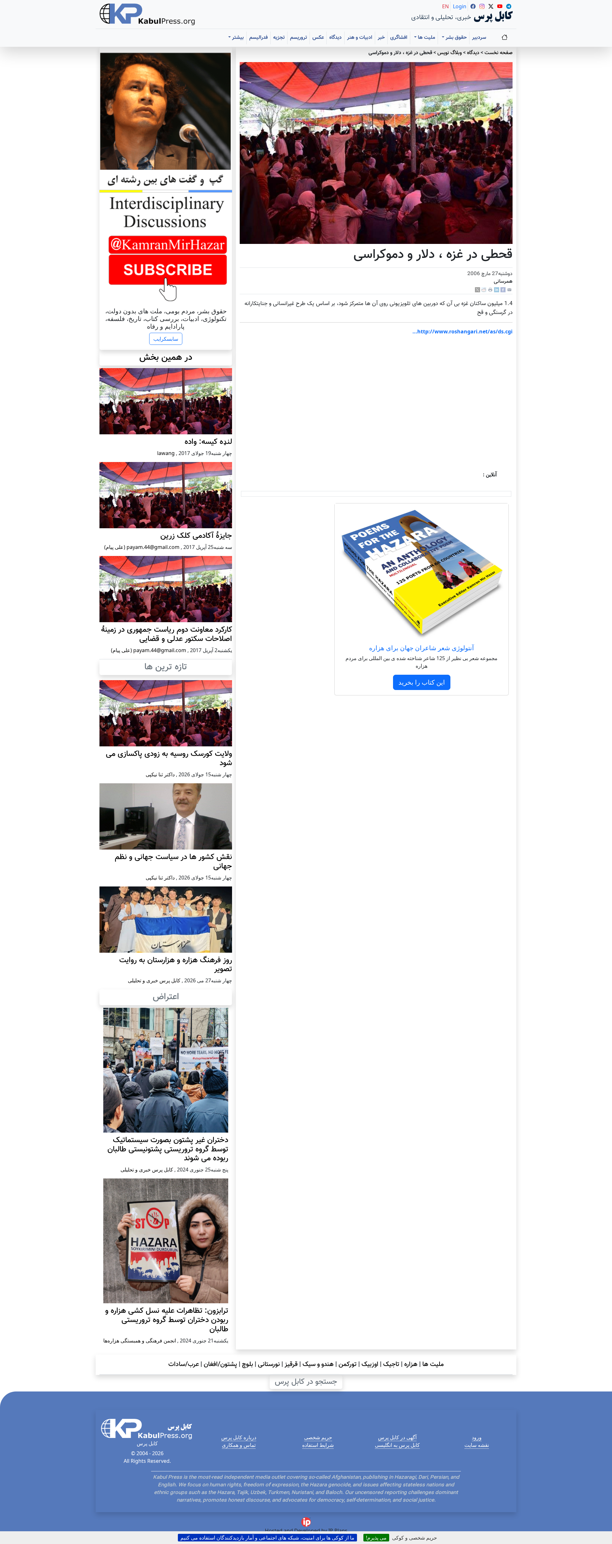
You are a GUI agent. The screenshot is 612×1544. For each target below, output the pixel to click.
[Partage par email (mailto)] (509, 290)
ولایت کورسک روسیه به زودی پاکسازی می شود (169, 758)
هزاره (411, 1364)
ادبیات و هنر (359, 38)
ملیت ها (433, 1364)
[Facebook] (503, 290)
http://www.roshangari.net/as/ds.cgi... (462, 331)
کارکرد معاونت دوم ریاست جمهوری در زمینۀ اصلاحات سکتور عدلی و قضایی (166, 634)
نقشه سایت (476, 1444)
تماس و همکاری (239, 1444)
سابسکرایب (165, 338)
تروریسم (298, 38)
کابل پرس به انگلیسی (397, 1444)
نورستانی (269, 1364)
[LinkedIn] (496, 290)
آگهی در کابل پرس (397, 1437)
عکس (318, 38)
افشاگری (398, 38)
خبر (381, 38)
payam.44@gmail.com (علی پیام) (141, 547)
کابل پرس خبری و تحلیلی (154, 980)
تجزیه (279, 38)
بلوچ (247, 1364)
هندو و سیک (318, 1364)
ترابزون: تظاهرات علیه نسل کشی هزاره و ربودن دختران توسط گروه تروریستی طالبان (166, 1320)
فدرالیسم (258, 38)
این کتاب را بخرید (421, 682)
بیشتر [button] (237, 38)
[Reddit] (483, 290)
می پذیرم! (376, 1537)
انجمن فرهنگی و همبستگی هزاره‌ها (139, 1340)
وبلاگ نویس (449, 53)
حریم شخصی (318, 1437)
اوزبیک (369, 1364)
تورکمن (348, 1364)
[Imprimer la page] (490, 290)
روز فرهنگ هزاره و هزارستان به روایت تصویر (175, 965)
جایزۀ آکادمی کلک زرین (196, 536)
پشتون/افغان (220, 1364)
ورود (477, 1437)
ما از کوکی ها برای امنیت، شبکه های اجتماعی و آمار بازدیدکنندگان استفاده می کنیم (267, 1537)
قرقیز (291, 1364)
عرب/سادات (183, 1364)
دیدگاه (335, 38)
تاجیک (391, 1364)
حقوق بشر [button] (455, 38)
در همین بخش (165, 358)
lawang (166, 453)
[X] (477, 290)
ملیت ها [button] (426, 38)
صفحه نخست (498, 53)
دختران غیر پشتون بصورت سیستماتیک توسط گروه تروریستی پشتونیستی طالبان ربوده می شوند (167, 1149)
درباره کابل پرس (238, 1437)
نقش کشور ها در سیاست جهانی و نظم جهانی (173, 861)
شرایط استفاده (318, 1444)
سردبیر (479, 38)
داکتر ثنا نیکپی (160, 774)
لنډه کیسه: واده (208, 442)
